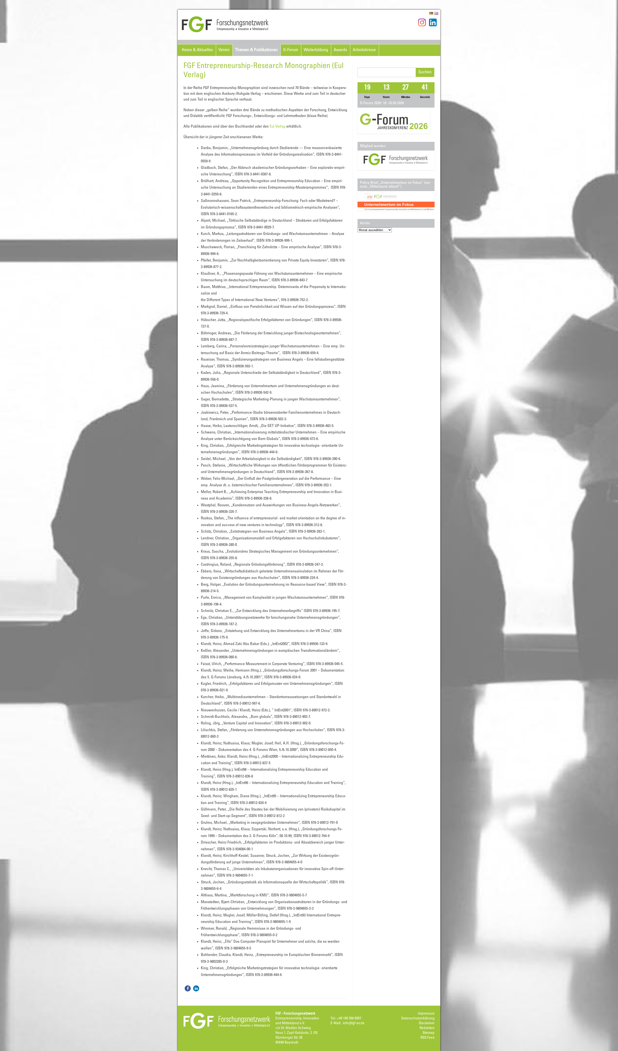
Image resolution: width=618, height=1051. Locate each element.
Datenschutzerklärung (418, 1018)
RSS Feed (428, 1038)
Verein (224, 50)
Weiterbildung (316, 50)
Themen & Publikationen (256, 50)
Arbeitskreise (364, 50)
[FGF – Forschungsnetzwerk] (225, 31)
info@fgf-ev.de (354, 1023)
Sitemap (428, 1033)
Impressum (426, 1014)
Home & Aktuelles (197, 50)
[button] (188, 988)
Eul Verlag (277, 127)
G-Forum (290, 50)
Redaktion (427, 1028)
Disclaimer (427, 1023)
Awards (340, 50)
